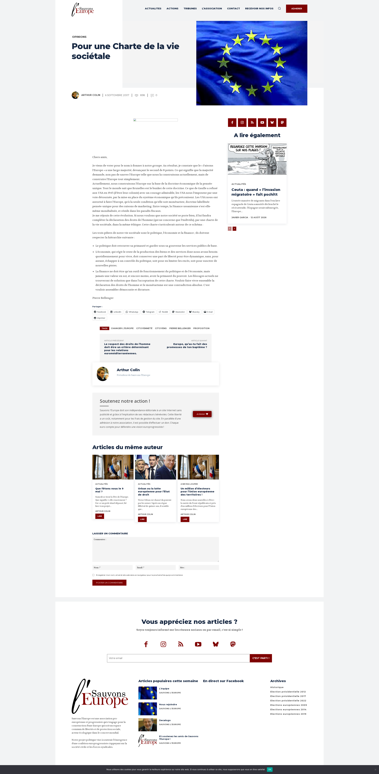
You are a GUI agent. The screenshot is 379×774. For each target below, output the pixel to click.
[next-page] (234, 229)
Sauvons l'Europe (170, 724)
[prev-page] (230, 229)
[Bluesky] (272, 122)
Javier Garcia (240, 217)
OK (269, 769)
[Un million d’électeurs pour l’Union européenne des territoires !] (198, 467)
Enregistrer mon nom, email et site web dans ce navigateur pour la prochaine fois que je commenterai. (139, 575)
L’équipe (164, 688)
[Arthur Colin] (76, 95)
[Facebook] (232, 122)
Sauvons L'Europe (170, 692)
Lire (100, 516)
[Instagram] (242, 122)
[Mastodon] (282, 122)
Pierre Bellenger (180, 328)
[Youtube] (262, 122)
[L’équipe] (147, 693)
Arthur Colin (90, 95)
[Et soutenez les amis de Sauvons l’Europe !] (147, 740)
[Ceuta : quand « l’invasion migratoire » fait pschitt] (257, 160)
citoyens (161, 328)
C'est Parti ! (260, 658)
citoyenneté (144, 328)
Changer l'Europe (122, 328)
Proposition (201, 328)
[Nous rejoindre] (147, 708)
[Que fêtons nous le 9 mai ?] (113, 467)
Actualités (101, 484)
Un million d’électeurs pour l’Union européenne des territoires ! (197, 491)
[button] (279, 8)
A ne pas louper (189, 484)
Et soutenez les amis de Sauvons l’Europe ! (178, 737)
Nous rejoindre (168, 704)
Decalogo (165, 720)
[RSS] (252, 122)
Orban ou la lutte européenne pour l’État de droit (154, 491)
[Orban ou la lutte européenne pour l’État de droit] (155, 467)
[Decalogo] (147, 724)
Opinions (79, 37)
